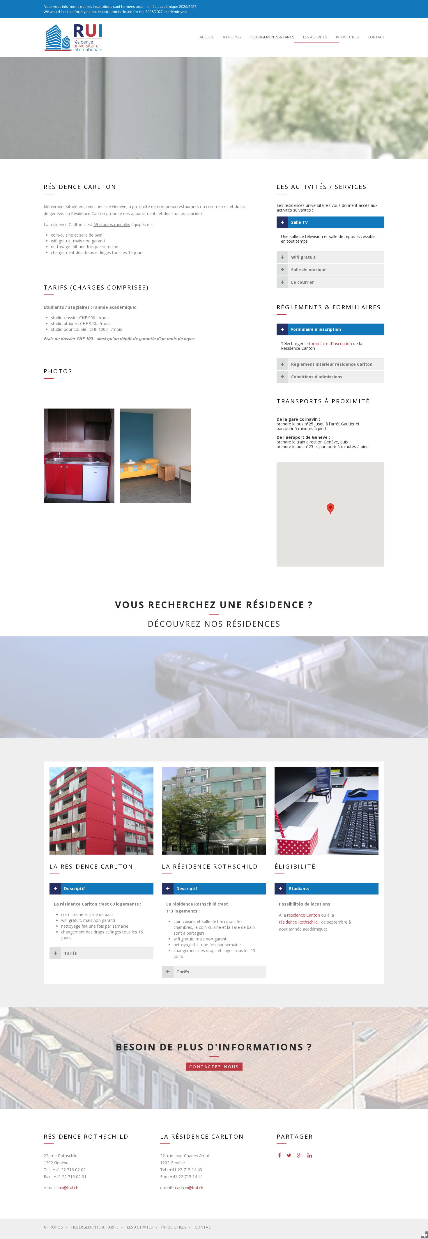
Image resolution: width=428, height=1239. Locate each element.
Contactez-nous (214, 1066)
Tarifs (70, 953)
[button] (330, 508)
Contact (376, 37)
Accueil (207, 37)
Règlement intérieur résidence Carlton (331, 364)
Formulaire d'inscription (316, 329)
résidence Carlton (304, 915)
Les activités (315, 37)
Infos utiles (347, 37)
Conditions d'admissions (316, 376)
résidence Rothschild (298, 922)
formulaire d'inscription (330, 343)
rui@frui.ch (68, 1187)
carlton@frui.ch (189, 1187)
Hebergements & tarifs (272, 37)
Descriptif (74, 888)
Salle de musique (309, 269)
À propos (232, 37)
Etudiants (299, 888)
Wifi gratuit (303, 257)
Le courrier (302, 282)
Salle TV (299, 222)
